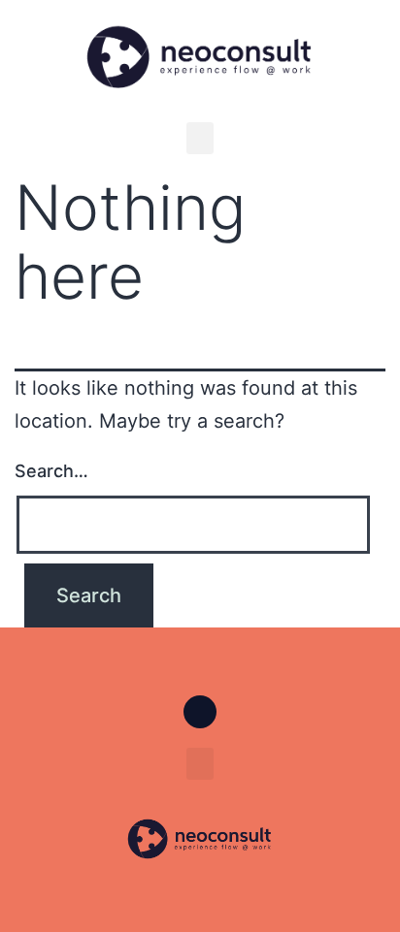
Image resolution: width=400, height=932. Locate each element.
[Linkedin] (200, 711)
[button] (200, 138)
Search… (51, 471)
